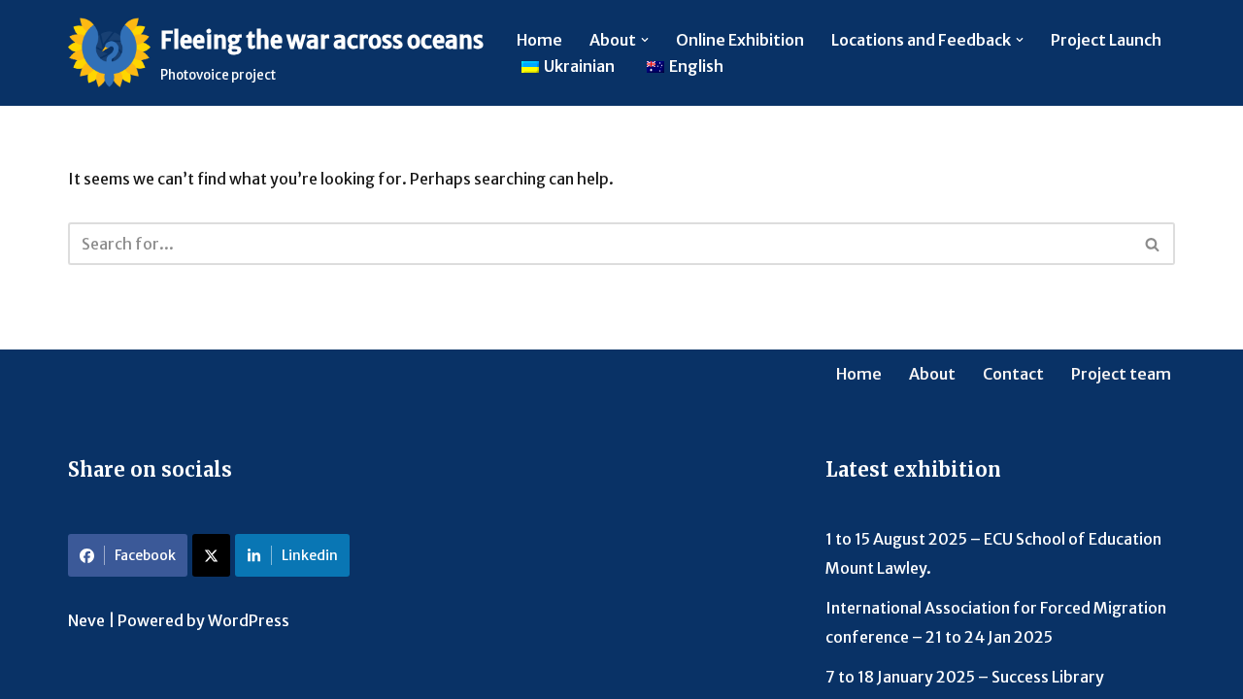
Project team (1121, 373)
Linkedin (310, 555)
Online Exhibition (740, 40)
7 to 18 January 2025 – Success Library (964, 676)
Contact (1013, 373)
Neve (86, 620)
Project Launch (1106, 40)
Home (539, 40)
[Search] (1153, 243)
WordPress (248, 620)
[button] (645, 40)
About (932, 373)
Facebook (145, 555)
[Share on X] (211, 555)
